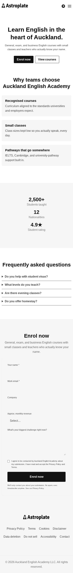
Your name (13, 365)
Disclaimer (59, 528)
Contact (64, 536)
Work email (13, 381)
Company (12, 397)
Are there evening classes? (23, 293)
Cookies (44, 528)
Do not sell (30, 536)
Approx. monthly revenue (19, 413)
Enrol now (23, 59)
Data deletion (12, 536)
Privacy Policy (55, 464)
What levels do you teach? (22, 284)
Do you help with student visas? (26, 276)
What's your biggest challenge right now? (27, 430)
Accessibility (48, 536)
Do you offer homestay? (21, 301)
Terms (14, 467)
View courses (47, 59)
